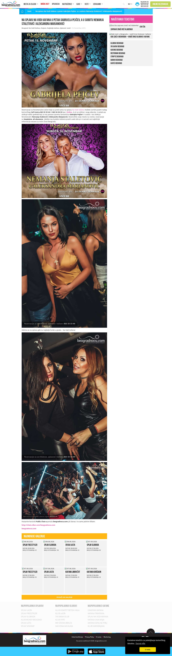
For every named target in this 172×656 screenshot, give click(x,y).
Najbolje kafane (53, 28)
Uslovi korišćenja (77, 637)
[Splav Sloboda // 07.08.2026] (91, 541)
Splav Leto (26, 623)
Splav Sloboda (50, 544)
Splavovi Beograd (117, 46)
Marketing (107, 637)
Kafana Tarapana (96, 613)
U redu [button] (147, 649)
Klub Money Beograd (31, 620)
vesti (69, 28)
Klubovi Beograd (117, 43)
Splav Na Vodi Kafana (98, 616)
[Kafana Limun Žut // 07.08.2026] (70, 568)
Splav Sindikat (27, 626)
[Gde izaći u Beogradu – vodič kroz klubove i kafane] (130, 34)
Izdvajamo (97, 4)
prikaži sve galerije (64, 597)
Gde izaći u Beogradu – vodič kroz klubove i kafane (130, 36)
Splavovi (63, 28)
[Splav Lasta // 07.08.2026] (48, 568)
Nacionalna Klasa (64, 626)
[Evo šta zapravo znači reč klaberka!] (124, 25)
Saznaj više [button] (140, 644)
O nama (98, 637)
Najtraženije (67, 4)
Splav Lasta (70, 544)
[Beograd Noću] (34, 640)
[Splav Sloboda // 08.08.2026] (48, 541)
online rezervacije (160, 4)
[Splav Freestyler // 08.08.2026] (27, 541)
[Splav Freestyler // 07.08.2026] (27, 568)
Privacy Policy (89, 637)
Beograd (25, 28)
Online (69, 112)
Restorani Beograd (118, 53)
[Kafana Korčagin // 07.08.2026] (91, 568)
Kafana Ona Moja (96, 620)
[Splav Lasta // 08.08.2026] (70, 541)
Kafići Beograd (116, 63)
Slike (78, 4)
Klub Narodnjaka (96, 626)
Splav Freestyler (30, 544)
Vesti (87, 4)
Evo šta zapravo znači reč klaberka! (128, 28)
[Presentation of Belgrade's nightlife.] (11, 4)
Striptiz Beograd (117, 56)
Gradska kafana (95, 610)
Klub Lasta (60, 613)
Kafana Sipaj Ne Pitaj (97, 623)
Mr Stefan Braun (63, 623)
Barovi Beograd (117, 60)
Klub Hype (60, 620)
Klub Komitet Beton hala (67, 610)
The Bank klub (62, 616)
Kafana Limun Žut (72, 571)
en (131, 4)
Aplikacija (56, 4)
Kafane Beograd (117, 49)
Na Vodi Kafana (34, 28)
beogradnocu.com (29, 528)
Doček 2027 (45, 4)
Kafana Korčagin (94, 571)
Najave (43, 28)
